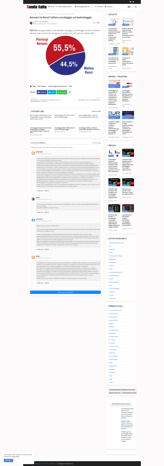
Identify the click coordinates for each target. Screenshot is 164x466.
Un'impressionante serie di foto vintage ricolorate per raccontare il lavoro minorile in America (127, 413)
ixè (111, 285)
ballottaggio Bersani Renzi (57, 86)
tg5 (111, 379)
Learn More (15, 456)
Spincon (34, 30)
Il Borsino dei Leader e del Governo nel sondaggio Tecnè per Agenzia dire (112, 193)
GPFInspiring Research (117, 243)
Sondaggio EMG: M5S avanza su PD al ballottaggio (64, 128)
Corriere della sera (115, 310)
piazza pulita (114, 359)
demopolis (113, 262)
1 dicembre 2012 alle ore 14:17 (43, 258)
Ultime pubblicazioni (65, 7)
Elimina (47, 191)
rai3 (111, 363)
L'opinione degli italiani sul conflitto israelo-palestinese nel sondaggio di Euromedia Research (113, 128)
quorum (112, 292)
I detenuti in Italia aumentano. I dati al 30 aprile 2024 (127, 61)
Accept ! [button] (8, 460)
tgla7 (111, 382)
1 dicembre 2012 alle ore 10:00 (44, 153)
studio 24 (113, 372)
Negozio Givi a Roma (116, 393)
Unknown (39, 152)
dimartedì (113, 333)
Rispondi (40, 191)
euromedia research (116, 272)
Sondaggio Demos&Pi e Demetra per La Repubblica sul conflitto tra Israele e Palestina (127, 96)
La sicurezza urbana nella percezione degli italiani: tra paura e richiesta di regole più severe (114, 35)
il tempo (112, 340)
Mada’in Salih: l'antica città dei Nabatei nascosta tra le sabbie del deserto (127, 424)
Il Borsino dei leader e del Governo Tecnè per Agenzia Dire (128, 191)
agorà (112, 323)
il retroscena (114, 336)
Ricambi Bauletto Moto (116, 390)
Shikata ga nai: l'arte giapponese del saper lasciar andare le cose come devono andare (127, 436)
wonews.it (127, 404)
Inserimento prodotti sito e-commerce (135, 393)
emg (111, 269)
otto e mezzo (114, 356)
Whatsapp (63, 92)
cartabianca (114, 330)
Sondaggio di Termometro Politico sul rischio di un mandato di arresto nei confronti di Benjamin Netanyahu (113, 97)
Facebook (43, 92)
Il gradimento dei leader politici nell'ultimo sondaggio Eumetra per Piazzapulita (127, 220)
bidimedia (113, 259)
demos (112, 266)
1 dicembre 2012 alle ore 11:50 (43, 221)
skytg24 (112, 369)
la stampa (113, 349)
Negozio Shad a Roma (129, 390)
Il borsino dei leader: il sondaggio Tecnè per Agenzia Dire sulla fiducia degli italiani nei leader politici (113, 221)
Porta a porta (114, 313)
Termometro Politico (116, 256)
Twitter (53, 92)
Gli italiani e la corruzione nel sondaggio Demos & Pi (113, 60)
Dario (38, 198)
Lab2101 (112, 249)
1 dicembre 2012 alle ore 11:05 (43, 199)
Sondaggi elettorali (83, 7)
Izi (110, 246)
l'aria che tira (114, 346)
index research (114, 275)
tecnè (112, 295)
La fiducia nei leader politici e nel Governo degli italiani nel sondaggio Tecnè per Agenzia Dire (127, 165)
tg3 (111, 376)
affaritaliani (113, 317)
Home (52, 7)
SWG (39, 14)
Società (109, 7)
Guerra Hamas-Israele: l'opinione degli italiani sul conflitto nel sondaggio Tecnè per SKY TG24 (127, 128)
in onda (112, 343)
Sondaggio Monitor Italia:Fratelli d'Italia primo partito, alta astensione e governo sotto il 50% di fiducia (114, 165)
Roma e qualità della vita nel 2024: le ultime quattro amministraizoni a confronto (128, 33)
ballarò (112, 327)
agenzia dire (113, 320)
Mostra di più (96, 111)
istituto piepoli (114, 282)
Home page (33, 14)
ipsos (111, 279)
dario (38, 256)
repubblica (113, 366)
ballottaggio (41, 86)
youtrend (113, 298)
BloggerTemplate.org (66, 464)
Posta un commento (65, 292)
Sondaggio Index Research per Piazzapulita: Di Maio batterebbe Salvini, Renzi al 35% (40, 130)
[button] (136, 7)
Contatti (100, 7)
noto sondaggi (114, 288)
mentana (112, 353)
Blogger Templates (42, 464)
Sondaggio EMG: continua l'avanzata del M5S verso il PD (89, 128)
